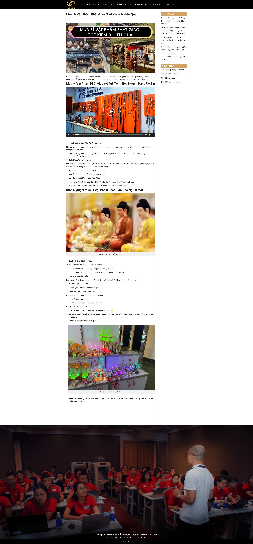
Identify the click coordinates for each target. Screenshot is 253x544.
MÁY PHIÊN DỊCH (157, 5)
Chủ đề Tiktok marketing (171, 74)
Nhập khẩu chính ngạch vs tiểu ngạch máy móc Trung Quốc (173, 48)
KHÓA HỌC (122, 5)
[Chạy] (69, 135)
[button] (111, 112)
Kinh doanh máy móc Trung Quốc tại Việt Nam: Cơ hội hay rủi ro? (173, 56)
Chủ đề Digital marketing (170, 82)
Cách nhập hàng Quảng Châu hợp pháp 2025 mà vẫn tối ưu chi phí (173, 40)
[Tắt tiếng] (149, 135)
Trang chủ (90, 5)
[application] (110, 112)
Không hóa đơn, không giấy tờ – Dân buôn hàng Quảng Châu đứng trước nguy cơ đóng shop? (174, 30)
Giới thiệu (103, 5)
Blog (112, 5)
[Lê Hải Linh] (74, 4)
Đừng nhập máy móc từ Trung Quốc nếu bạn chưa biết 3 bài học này (173, 21)
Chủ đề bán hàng (168, 78)
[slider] (109, 134)
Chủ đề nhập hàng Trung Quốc (173, 70)
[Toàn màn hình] (153, 135)
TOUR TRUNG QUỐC (137, 5)
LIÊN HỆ (170, 5)
